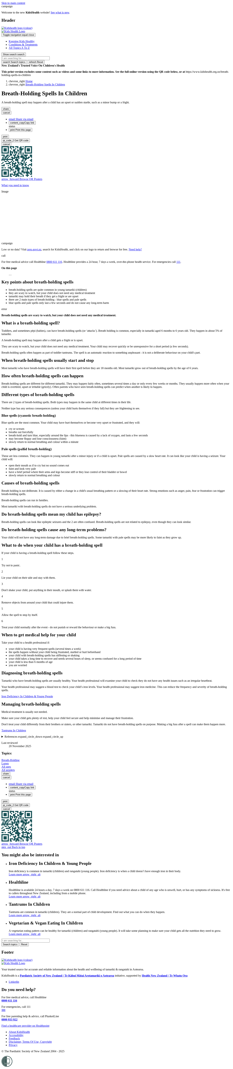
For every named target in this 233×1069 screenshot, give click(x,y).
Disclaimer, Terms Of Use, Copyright (30, 1041)
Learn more (24, 874)
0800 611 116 (54, 261)
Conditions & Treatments (23, 44)
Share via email (21, 119)
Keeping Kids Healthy (22, 41)
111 (178, 261)
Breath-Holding (10, 760)
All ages (6, 766)
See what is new (60, 12)
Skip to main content (13, 3)
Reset (36, 62)
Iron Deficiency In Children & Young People (27, 696)
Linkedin (14, 981)
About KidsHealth (19, 1031)
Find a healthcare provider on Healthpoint (25, 1025)
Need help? (135, 249)
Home (29, 81)
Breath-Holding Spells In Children (45, 84)
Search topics (14, 62)
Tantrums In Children (13, 730)
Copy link (22, 122)
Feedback (14, 1038)
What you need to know (15, 185)
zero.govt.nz (34, 249)
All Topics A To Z (19, 47)
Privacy (13, 1045)
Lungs (5, 763)
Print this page (20, 129)
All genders (8, 770)
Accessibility (16, 1035)
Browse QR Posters (21, 179)
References (34, 736)
